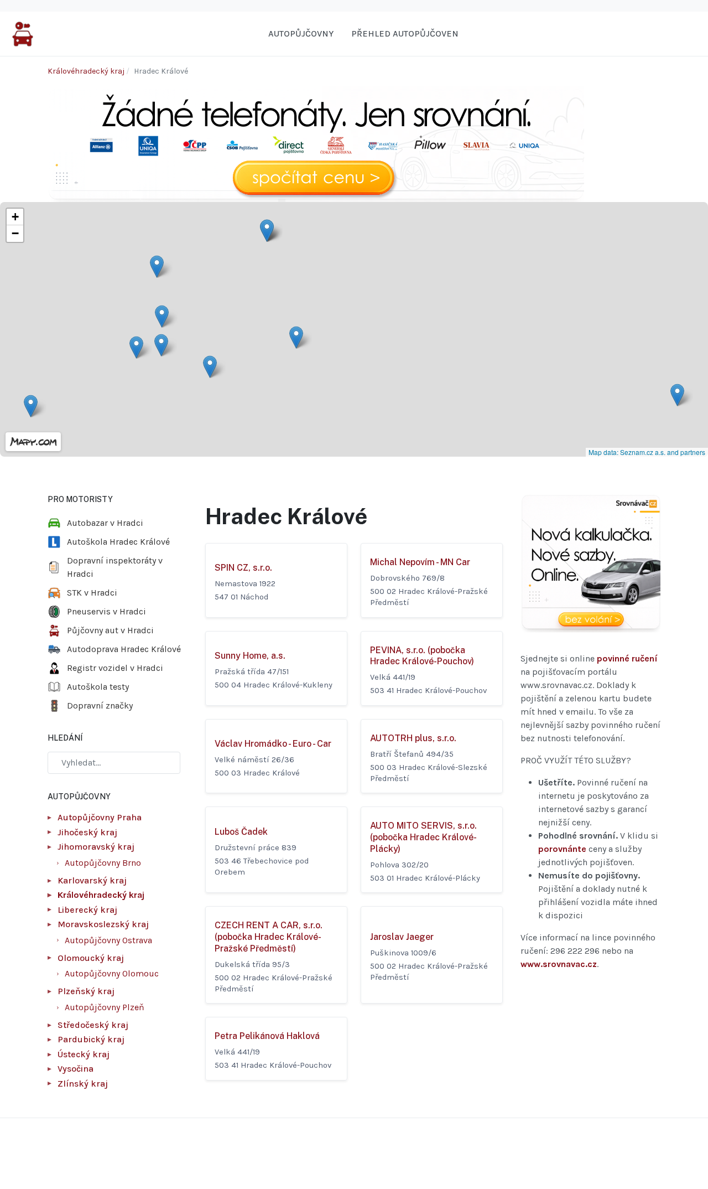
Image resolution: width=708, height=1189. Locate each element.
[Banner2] (590, 564)
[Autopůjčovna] (23, 33)
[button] (162, 316)
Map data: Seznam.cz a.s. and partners (647, 452)
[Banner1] (316, 143)
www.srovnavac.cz (558, 964)
